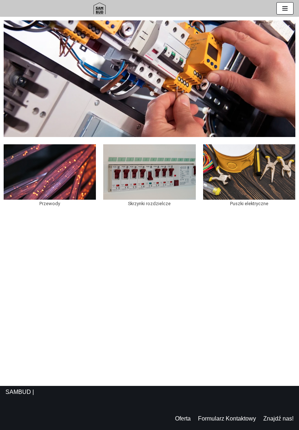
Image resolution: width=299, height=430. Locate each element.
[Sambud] (99, 8)
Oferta (183, 418)
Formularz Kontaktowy (227, 418)
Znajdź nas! (278, 418)
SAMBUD (18, 392)
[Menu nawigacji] (285, 8)
